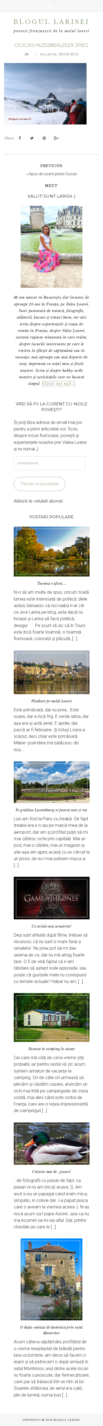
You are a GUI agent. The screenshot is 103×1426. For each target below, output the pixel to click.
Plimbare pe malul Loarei (51, 701)
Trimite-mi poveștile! (39, 483)
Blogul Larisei (51, 22)
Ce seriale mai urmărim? (51, 926)
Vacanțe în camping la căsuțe (51, 1049)
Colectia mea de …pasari (51, 1172)
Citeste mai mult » (59, 383)
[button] (51, 6)
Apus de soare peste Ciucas (53, 174)
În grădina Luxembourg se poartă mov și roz (51, 810)
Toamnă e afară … (51, 583)
